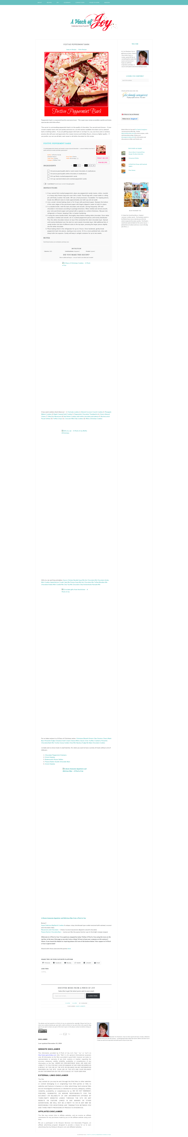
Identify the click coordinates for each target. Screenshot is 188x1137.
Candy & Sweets (80, 1006)
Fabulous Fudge (81, 743)
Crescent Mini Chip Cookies (74, 418)
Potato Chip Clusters (96, 738)
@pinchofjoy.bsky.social (128, 133)
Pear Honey (132, 170)
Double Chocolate (61, 761)
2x (89, 165)
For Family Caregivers (141, 129)
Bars (68, 761)
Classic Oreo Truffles (87, 740)
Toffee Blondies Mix (100, 582)
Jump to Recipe (71, 49)
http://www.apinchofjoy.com (47, 1055)
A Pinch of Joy (94, 21)
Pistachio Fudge (50, 740)
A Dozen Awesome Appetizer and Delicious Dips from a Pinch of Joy (63, 918)
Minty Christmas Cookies (94, 418)
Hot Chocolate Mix (91, 580)
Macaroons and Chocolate (49, 930)
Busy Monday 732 (135, 210)
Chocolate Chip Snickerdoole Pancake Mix (86, 584)
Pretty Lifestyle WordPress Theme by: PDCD (99, 1134)
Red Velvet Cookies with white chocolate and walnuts (81, 416)
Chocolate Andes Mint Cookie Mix (52, 584)
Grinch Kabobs (50, 757)
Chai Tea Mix (68, 584)
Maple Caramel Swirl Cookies (62, 414)
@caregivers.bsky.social (128, 137)
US (75, 165)
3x (93, 165)
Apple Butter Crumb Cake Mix (60, 582)
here (69, 948)
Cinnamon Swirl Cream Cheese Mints (67, 740)
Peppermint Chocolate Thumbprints (86, 414)
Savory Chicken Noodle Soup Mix (74, 580)
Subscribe (93, 996)
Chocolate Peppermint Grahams (55, 755)
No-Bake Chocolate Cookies (96, 743)
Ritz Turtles (55, 743)
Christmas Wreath (82, 738)
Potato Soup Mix (75, 582)
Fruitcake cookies (74, 412)
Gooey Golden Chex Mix (68, 743)
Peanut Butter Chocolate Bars (51, 932)
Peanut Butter (50, 761)
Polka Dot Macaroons (55, 416)
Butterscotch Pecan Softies (54, 759)
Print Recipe (82, 49)
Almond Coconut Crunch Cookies (92, 412)
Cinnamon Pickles (134, 158)
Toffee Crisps (57, 418)
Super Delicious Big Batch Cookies (52, 925)
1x (86, 165)
